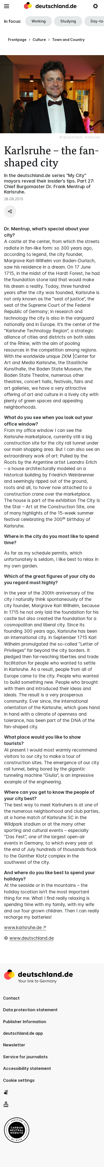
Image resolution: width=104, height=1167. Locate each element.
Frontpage (17, 39)
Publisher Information (24, 1021)
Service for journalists (25, 1056)
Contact (11, 998)
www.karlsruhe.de (23, 927)
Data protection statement (30, 1009)
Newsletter (14, 1044)
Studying (68, 21)
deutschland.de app (23, 1033)
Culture (39, 39)
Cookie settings (19, 1080)
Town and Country (68, 39)
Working (39, 21)
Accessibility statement (27, 1068)
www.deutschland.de (31, 938)
